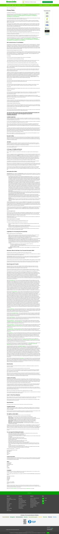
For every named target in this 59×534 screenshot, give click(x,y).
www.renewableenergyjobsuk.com (21, 15)
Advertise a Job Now (32, 499)
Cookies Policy (28, 488)
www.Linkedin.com (11, 320)
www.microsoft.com (14, 291)
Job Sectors (8, 500)
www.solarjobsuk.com (28, 15)
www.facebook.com (12, 324)
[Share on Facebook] (43, 499)
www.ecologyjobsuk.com (35, 38)
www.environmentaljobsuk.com (11, 39)
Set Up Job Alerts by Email (22, 501)
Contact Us (51, 5)
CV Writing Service (21, 508)
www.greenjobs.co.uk (9, 15)
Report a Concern (9, 510)
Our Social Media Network (46, 5)
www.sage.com (22, 358)
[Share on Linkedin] (43, 501)
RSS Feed (8, 502)
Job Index (8, 501)
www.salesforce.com (12, 280)
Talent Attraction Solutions (33, 501)
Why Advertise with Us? (33, 500)
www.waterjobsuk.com (10, 16)
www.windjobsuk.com (16, 16)
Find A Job (9, 5)
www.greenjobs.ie (14, 15)
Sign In (15, 5)
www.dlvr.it (10, 338)
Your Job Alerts (19, 5)
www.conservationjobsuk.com (27, 38)
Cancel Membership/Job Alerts (22, 502)
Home (7, 5)
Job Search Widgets (9, 508)
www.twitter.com (11, 328)
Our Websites (40, 5)
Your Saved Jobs (24, 5)
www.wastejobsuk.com (34, 15)
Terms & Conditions (13, 488)
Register (13, 5)
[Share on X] (43, 503)
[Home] (13, 2)
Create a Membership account (22, 500)
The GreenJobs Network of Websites (11, 499)
